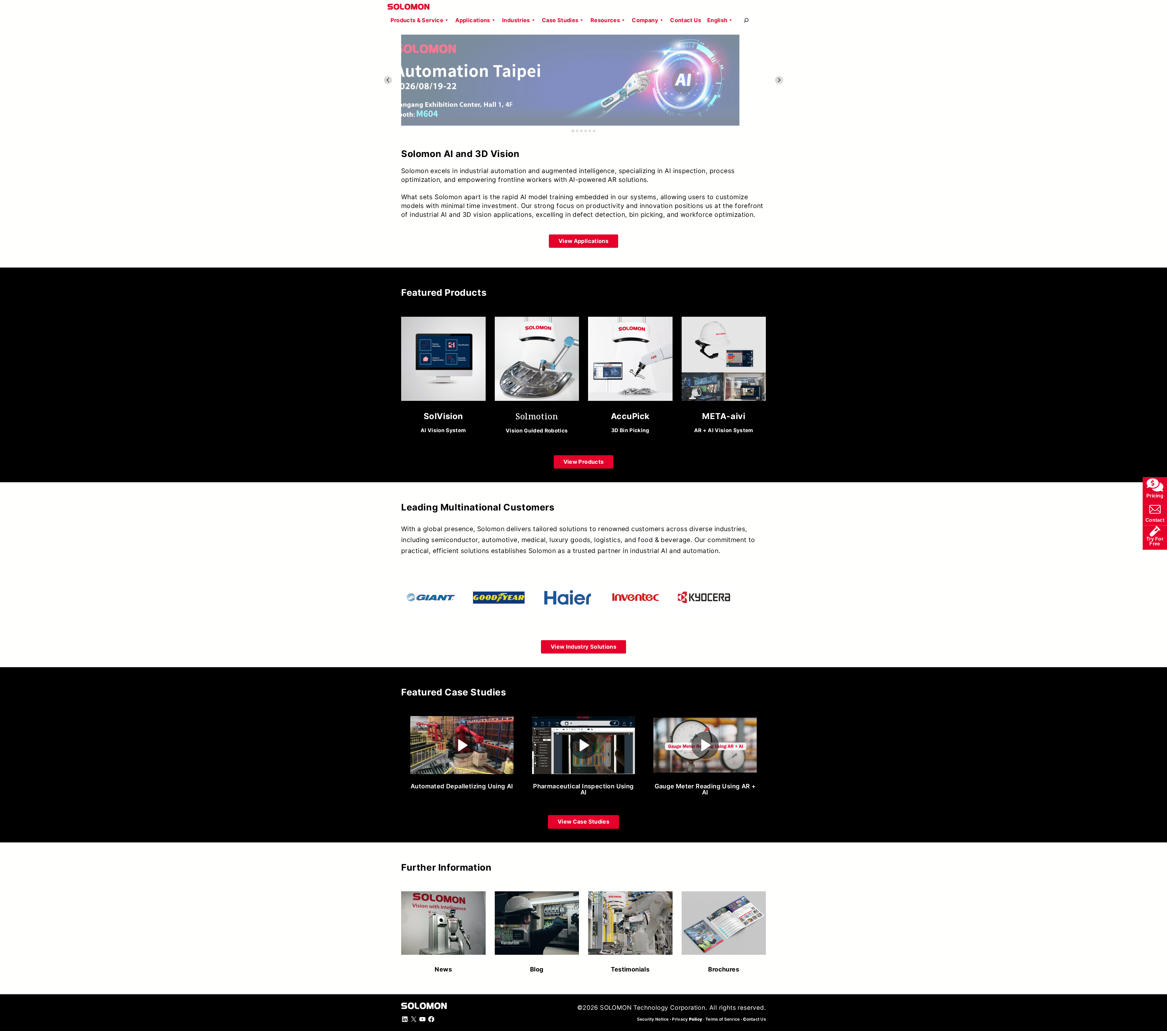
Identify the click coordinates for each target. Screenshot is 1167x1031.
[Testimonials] (630, 929)
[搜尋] (746, 20)
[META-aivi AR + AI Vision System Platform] (724, 377)
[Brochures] (724, 929)
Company (645, 20)
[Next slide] (779, 80)
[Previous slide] (388, 80)
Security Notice (653, 1019)
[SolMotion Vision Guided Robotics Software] (537, 377)
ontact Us (754, 1019)
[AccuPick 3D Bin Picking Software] (630, 377)
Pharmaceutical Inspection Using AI (583, 789)
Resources (605, 20)
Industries (516, 20)
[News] (443, 929)
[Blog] (537, 929)
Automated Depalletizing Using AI (462, 786)
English (717, 20)
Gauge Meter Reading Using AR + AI (705, 789)
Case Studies (560, 20)
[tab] (573, 131)
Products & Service (417, 20)
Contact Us (685, 20)
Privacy (687, 1019)
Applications (472, 20)
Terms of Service (722, 1019)
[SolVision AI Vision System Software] (443, 377)
